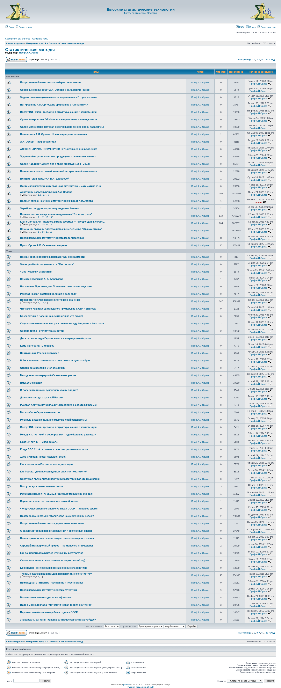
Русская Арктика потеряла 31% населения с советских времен (58, 405)
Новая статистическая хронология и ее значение (50, 299)
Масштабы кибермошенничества (40, 412)
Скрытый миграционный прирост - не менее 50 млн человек (56, 545)
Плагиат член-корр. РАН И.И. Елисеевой (44, 178)
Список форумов (15, 43)
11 (43, 217)
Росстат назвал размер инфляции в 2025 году (48, 293)
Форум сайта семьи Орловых (140, 13)
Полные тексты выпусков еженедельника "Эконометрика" (56, 214)
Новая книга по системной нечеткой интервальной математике (58, 171)
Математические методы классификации (45, 597)
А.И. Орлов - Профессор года (38, 141)
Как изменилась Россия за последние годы (46, 464)
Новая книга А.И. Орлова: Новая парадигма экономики (53, 134)
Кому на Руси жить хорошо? (37, 345)
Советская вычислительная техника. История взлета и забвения (60, 479)
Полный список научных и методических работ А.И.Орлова (56, 201)
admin (258, 202)
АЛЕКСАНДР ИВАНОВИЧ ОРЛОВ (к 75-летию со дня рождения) (58, 149)
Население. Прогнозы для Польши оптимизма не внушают (56, 286)
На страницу (244, 59)
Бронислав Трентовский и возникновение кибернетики (53, 567)
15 (43, 224)
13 (50, 217)
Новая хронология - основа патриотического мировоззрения (57, 538)
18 (51, 232)
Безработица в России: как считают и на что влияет (51, 316)
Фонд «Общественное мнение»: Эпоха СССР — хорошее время (59, 508)
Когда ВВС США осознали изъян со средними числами (54, 449)
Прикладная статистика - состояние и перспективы (51, 582)
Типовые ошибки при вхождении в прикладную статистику (56, 573)
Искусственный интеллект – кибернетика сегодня (50, 82)
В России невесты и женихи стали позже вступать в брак (55, 360)
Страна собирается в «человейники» (42, 368)
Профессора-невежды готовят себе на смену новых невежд (57, 516)
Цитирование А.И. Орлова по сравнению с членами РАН (54, 104)
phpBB (126, 684)
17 (51, 224)
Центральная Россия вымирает (39, 353)
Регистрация (25, 27)
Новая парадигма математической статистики (48, 590)
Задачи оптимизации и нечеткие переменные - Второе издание (58, 97)
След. (272, 59)
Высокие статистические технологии (141, 9)
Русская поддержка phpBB (141, 687)
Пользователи (267, 27)
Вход (11, 27)
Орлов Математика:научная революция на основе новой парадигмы (62, 126)
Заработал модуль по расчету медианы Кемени (49, 208)
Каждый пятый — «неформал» (39, 442)
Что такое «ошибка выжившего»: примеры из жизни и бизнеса (58, 308)
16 (47, 224)
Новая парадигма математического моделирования (52, 238)
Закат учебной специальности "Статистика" (47, 264)
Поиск (252, 27)
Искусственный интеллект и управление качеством (52, 523)
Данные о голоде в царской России (41, 397)
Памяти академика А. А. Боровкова (41, 279)
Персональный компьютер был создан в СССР (49, 612)
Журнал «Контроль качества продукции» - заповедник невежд (58, 156)
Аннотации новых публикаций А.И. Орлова (46, 192)
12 (47, 217)
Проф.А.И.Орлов (28, 52)
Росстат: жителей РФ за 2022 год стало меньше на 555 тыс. (56, 493)
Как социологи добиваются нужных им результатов (51, 553)
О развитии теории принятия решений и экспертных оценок (56, 530)
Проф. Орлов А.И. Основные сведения (43, 245)
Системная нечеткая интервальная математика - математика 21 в (60, 186)
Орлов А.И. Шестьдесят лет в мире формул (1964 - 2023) (55, 163)
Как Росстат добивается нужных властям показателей (53, 471)
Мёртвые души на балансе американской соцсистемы (53, 419)
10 (267, 59)
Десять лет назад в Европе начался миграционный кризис (56, 338)
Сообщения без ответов (17, 38)
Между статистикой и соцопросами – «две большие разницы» (58, 434)
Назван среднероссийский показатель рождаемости (52, 256)
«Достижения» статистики (36, 271)
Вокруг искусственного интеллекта (41, 486)
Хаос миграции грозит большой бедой (43, 456)
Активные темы (40, 38)
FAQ (241, 27)
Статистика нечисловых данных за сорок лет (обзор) (52, 560)
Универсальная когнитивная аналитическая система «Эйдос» (58, 619)
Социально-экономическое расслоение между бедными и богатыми (62, 323)
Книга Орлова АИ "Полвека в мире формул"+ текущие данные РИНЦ (62, 221)
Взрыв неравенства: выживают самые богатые (49, 501)
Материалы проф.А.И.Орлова (41, 43)
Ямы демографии (31, 382)
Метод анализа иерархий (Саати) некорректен (48, 375)
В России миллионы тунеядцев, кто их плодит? (49, 390)
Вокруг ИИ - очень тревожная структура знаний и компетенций (58, 112)
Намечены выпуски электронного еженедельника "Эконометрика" (61, 229)
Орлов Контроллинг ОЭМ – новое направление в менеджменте (58, 119)
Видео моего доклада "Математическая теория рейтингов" (56, 604)
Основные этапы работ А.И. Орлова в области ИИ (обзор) (55, 89)
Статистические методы (72, 43)
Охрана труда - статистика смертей (42, 330)
